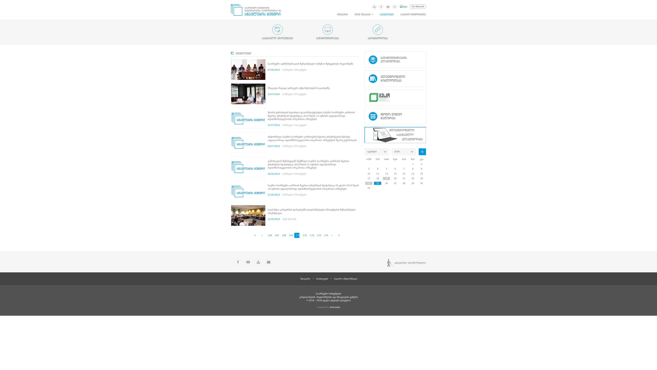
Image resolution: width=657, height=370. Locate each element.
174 (325, 235)
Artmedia (335, 307)
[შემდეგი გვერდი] (331, 235)
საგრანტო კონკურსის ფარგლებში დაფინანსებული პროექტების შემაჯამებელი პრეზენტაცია (312, 211)
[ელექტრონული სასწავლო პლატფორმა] (395, 135)
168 (283, 235)
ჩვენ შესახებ (363, 14)
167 (276, 235)
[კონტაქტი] (268, 262)
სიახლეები (387, 14)
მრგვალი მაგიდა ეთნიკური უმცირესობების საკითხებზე (299, 88)
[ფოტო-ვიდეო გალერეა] (395, 116)
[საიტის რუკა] (258, 262)
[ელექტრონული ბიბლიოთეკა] (395, 78)
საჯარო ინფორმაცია (413, 14)
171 (304, 235)
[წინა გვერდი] (261, 235)
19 (386, 178)
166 (269, 235)
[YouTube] (387, 6)
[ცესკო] (395, 97)
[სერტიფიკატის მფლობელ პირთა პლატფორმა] (395, 60)
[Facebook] (381, 6)
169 (290, 235)
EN (395, 7)
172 (311, 235)
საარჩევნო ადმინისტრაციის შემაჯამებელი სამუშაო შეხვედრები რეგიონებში (310, 63)
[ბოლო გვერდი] (339, 235)
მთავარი (342, 14)
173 (318, 235)
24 (369, 183)
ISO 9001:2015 (418, 6)
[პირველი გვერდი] (254, 235)
